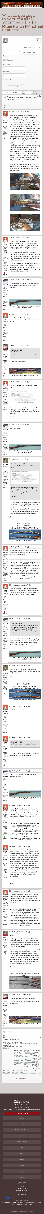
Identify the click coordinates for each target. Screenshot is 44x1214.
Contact (22, 1171)
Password (6, 71)
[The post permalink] (26, 112)
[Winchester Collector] (22, 5)
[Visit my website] (5, 376)
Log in (22, 1177)
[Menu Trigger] (39, 4)
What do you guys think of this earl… (35, 93)
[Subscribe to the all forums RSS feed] (4, 1037)
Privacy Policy (22, 1182)
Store (22, 1147)
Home (6, 92)
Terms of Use (22, 1184)
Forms (22, 1165)
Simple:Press (22, 1078)
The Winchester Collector (22, 1130)
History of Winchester (22, 1141)
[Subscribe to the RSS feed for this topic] (40, 96)
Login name (6, 64)
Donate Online (22, 1113)
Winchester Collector (27, 1211)
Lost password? (13, 87)
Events (22, 1136)
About (22, 1124)
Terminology (22, 1159)
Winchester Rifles (25, 92)
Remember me (10, 80)
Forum (15, 92)
